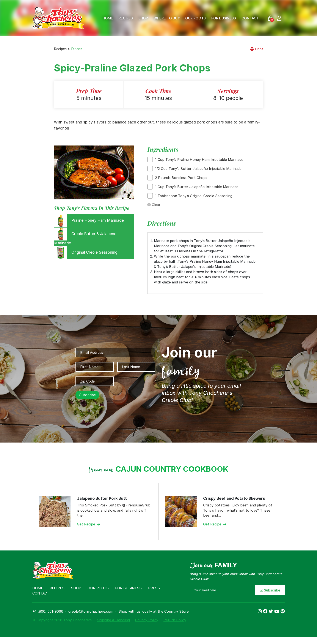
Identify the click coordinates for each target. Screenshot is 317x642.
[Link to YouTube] (277, 611)
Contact (250, 18)
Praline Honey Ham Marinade (97, 220)
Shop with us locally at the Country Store (153, 611)
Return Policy (174, 620)
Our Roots (195, 18)
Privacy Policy (146, 620)
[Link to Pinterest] (283, 611)
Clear (155, 204)
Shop (143, 18)
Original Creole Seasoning (94, 252)
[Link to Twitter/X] (271, 611)
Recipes (126, 18)
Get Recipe (86, 524)
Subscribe (271, 590)
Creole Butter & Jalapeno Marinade (85, 238)
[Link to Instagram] (260, 611)
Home (108, 18)
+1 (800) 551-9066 (47, 611)
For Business (223, 18)
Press (154, 588)
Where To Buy (167, 18)
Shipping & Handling (113, 620)
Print (258, 49)
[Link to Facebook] (266, 611)
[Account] (279, 18)
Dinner (76, 49)
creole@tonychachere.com (90, 611)
